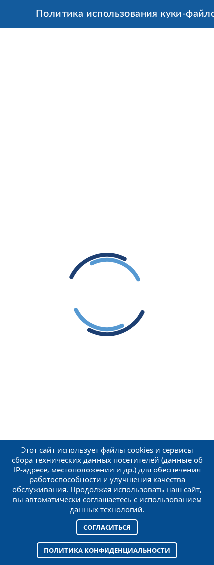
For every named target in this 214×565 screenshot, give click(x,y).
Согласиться (107, 527)
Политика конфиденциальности (107, 550)
